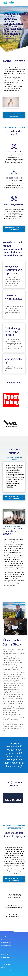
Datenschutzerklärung (6, 970)
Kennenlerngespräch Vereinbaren (14, 115)
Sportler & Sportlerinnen (6, 945)
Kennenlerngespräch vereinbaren (14, 228)
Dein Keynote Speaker (5, 955)
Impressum (3, 967)
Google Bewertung (11, 485)
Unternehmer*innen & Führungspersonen (9, 939)
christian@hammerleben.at (14, 907)
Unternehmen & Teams (6, 942)
